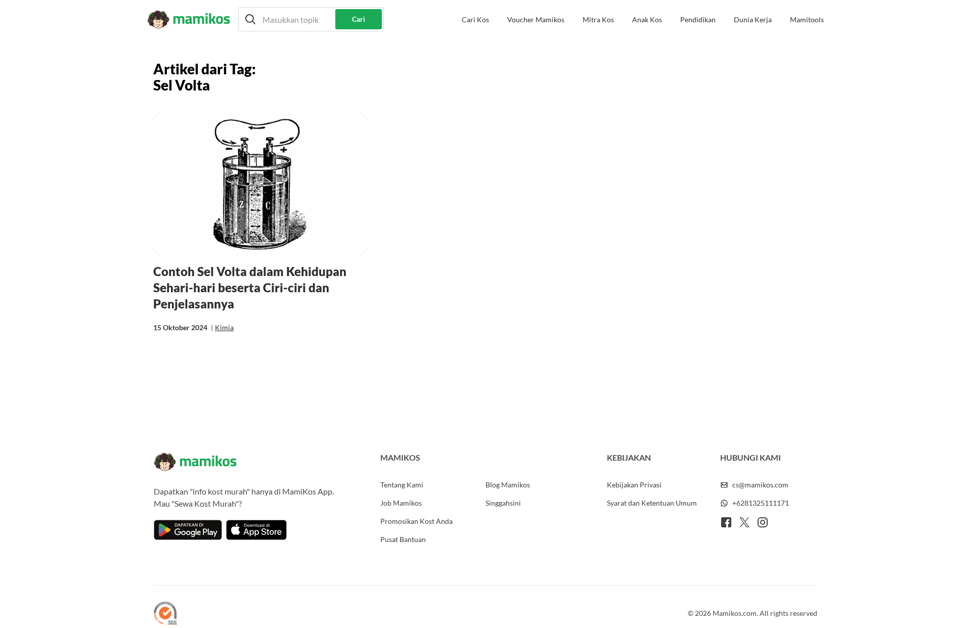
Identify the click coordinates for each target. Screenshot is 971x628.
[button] (311, 19)
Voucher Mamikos (535, 19)
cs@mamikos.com (760, 484)
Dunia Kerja (753, 19)
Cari (358, 19)
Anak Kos (647, 19)
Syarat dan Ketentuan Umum (652, 503)
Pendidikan (698, 19)
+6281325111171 (760, 503)
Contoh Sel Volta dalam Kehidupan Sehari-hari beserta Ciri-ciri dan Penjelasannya (249, 287)
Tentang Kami (401, 484)
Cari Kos (475, 19)
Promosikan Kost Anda (416, 521)
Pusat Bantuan (403, 539)
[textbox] (311, 19)
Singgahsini (503, 503)
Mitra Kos (598, 19)
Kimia (224, 327)
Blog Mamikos (508, 484)
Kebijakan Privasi (634, 484)
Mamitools (807, 19)
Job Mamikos (401, 503)
